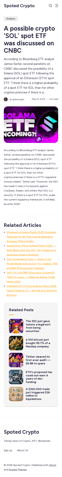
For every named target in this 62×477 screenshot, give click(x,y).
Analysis (10, 18)
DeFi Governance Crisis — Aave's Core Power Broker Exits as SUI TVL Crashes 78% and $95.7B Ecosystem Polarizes (32, 264)
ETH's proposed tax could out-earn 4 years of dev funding (39, 377)
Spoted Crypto (19, 5)
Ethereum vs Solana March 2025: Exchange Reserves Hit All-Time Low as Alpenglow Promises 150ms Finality (31, 237)
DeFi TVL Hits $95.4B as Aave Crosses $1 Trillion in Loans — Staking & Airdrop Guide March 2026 (31, 277)
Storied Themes (18, 469)
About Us (22, 450)
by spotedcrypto (17, 99)
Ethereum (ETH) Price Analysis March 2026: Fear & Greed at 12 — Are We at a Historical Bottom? (32, 291)
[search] (50, 5)
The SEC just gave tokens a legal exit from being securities (38, 326)
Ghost (52, 465)
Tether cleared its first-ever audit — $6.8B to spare (38, 360)
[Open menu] (56, 5)
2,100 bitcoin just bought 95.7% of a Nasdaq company (38, 343)
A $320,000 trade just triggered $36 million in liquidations (38, 394)
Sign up (8, 450)
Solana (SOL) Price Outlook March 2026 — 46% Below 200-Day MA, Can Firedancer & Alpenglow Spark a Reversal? (31, 250)
